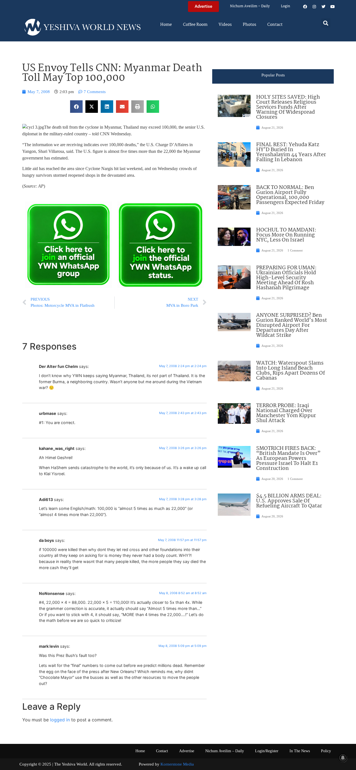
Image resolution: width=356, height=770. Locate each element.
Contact (275, 24)
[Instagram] (314, 7)
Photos (249, 24)
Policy (326, 751)
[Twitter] (323, 7)
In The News (300, 751)
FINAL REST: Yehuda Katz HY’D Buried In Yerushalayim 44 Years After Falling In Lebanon (291, 152)
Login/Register (266, 751)
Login (285, 6)
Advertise (186, 751)
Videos (225, 24)
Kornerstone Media (177, 764)
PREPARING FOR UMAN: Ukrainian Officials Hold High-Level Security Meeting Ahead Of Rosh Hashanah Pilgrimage (286, 278)
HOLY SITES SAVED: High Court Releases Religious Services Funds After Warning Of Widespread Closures (288, 107)
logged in (60, 719)
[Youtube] (333, 7)
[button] (325, 23)
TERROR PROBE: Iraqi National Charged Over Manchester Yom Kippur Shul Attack (286, 413)
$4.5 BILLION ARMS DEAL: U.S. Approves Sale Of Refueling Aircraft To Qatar (289, 501)
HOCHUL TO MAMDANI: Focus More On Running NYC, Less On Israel (286, 235)
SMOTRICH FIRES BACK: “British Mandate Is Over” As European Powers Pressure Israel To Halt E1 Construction (288, 458)
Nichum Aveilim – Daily (250, 6)
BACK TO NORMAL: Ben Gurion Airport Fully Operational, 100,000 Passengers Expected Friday (290, 195)
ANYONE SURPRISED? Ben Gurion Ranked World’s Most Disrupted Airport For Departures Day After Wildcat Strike (291, 325)
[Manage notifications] (342, 757)
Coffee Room (195, 24)
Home (166, 24)
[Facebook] (305, 7)
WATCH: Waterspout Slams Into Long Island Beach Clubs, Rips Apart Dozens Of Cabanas (290, 370)
